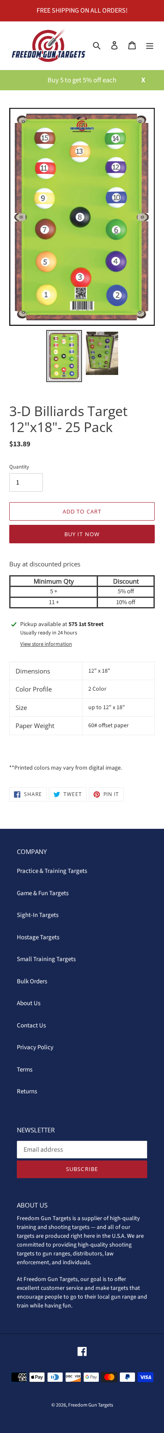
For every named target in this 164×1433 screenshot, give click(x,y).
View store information (46, 644)
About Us (28, 1003)
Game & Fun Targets (43, 893)
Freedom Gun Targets (90, 1405)
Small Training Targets (46, 959)
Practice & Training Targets (52, 871)
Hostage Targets (38, 937)
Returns (27, 1091)
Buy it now (81, 534)
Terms (24, 1069)
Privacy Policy (35, 1047)
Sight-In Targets (37, 915)
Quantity (19, 467)
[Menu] (150, 46)
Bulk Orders (32, 981)
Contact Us (31, 1025)
